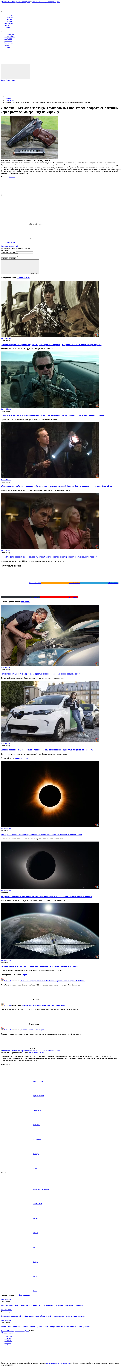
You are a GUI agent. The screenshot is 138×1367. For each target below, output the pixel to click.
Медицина (25, 601)
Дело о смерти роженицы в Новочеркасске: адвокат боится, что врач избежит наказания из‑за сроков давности (45, 1327)
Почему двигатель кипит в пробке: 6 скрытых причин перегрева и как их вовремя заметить (42, 674)
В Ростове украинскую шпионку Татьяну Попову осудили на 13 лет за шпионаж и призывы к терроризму (42, 1305)
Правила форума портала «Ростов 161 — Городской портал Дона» (43, 1005)
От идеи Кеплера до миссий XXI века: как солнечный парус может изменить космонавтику (42, 966)
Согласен (9, 1365)
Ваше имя (5, 250)
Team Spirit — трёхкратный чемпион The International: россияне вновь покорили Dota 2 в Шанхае (53, 981)
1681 (35, 583)
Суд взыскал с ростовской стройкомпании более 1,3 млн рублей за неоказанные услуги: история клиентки (43, 1316)
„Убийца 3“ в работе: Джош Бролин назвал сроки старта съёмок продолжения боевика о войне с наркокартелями (52, 415)
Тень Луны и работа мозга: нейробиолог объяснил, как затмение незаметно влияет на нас (41, 834)
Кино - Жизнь (23, 277)
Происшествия (6, 1299)
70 (34, 597)
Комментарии (10, 242)
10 (74, 583)
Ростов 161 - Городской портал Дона (15, 1331)
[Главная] (19, 96)
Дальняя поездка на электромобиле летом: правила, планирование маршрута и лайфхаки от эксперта (47, 750)
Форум (24, 974)
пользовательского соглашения (58, 1363)
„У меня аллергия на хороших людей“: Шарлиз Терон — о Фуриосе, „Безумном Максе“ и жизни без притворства (51, 344)
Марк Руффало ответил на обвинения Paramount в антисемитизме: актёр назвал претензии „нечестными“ (49, 557)
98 (73, 597)
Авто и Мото (5, 668)
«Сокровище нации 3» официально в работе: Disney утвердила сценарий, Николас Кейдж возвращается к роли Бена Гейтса (56, 486)
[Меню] (1, 11)
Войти (3, 80)
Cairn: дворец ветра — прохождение (33, 1030)
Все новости (24, 1295)
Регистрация (10, 80)
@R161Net (7, 981)
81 (113, 583)
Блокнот (12, 177)
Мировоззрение (22, 758)
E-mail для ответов (8, 252)
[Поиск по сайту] (15, 63)
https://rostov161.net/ (37, 1053)
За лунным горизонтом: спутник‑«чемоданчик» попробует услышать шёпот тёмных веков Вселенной (46, 896)
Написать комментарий (9, 246)
